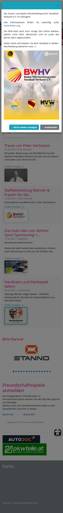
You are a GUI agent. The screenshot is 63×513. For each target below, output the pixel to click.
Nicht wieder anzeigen (25, 127)
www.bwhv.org (12, 25)
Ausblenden (50, 127)
